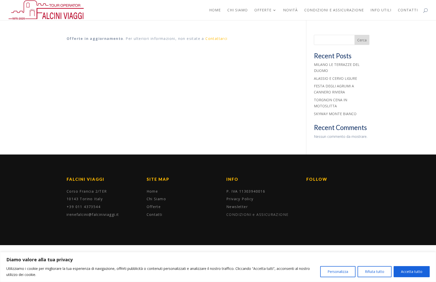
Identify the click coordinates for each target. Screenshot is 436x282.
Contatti (408, 10)
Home (215, 10)
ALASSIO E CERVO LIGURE (335, 78)
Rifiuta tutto (374, 271)
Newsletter (237, 206)
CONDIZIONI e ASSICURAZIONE (334, 10)
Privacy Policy (240, 198)
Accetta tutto (411, 271)
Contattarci (216, 38)
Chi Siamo (237, 10)
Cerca (362, 40)
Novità (290, 10)
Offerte (262, 10)
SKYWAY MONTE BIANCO (335, 113)
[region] (218, 267)
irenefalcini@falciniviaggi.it (93, 214)
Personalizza (338, 271)
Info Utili (380, 10)
